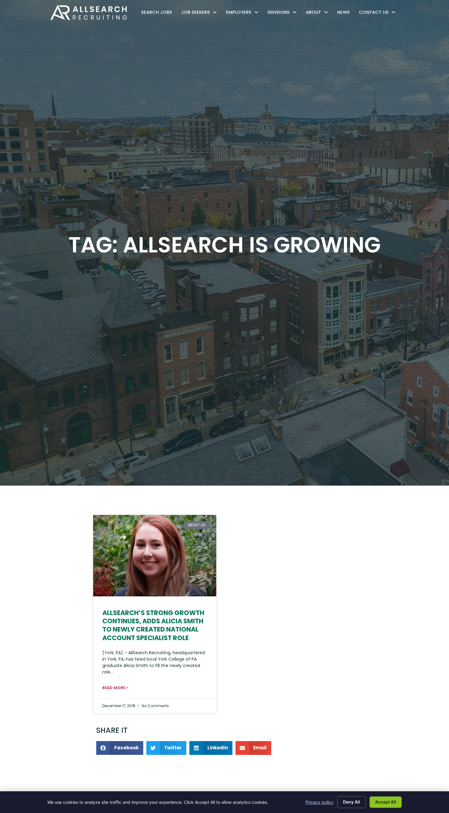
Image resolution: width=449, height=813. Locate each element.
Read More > (115, 687)
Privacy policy (319, 802)
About (318, 13)
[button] (119, 748)
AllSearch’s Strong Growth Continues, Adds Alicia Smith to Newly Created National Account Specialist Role (153, 625)
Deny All (351, 801)
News (345, 13)
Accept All (385, 801)
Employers (243, 13)
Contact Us (379, 13)
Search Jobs (158, 13)
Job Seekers (200, 13)
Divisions (284, 13)
